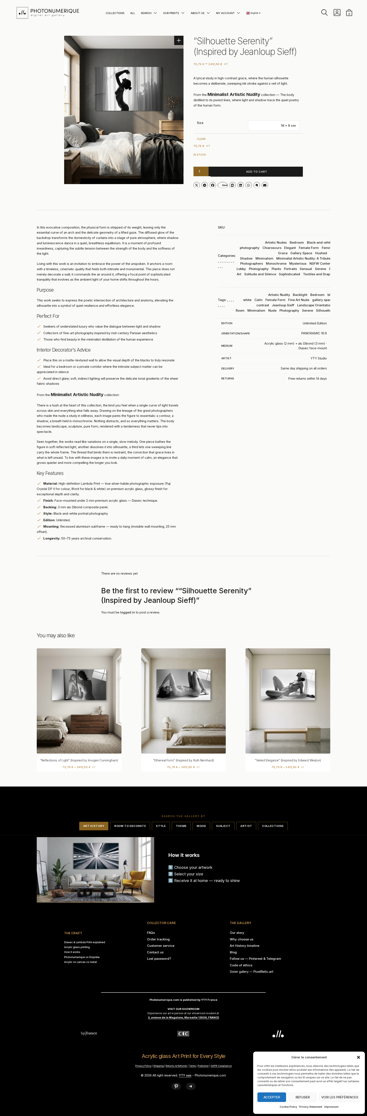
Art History (93, 826)
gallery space (322, 300)
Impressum (331, 1106)
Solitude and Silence (260, 274)
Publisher (203, 1065)
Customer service (160, 946)
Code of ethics (241, 965)
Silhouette (324, 310)
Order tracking (158, 939)
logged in (127, 612)
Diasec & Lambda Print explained (84, 942)
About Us (198, 13)
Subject (223, 826)
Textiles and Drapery (319, 274)
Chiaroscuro (272, 248)
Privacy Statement (310, 1106)
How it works (72, 952)
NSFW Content (320, 263)
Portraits (290, 269)
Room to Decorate (130, 826)
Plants (276, 269)
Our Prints (171, 13)
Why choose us (241, 939)
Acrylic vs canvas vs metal (80, 962)
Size (200, 123)
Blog (233, 952)
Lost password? (159, 959)
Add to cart (256, 171)
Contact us (155, 952)
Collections (115, 13)
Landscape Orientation (314, 305)
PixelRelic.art (263, 972)
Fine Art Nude (298, 300)
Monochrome (276, 263)
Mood (201, 826)
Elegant (290, 248)
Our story (237, 933)
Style (161, 826)
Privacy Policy (143, 1065)
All (132, 13)
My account (225, 13)
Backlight (300, 295)
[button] (358, 1057)
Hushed (321, 253)
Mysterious (297, 263)
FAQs (151, 933)
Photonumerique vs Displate (82, 957)
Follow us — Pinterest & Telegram (255, 959)
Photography (259, 269)
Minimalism (264, 258)
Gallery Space (301, 253)
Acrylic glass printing (77, 947)
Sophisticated (289, 274)
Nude (272, 310)
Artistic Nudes (276, 242)
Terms (192, 1065)
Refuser (303, 1097)
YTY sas (185, 1075)
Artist (246, 826)
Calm (258, 300)
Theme (181, 826)
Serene (320, 269)
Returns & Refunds (176, 1065)
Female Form (309, 248)
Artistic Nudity (279, 295)
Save (224, 185)
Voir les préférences (339, 1097)
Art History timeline (244, 946)
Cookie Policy (288, 1106)
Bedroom (297, 242)
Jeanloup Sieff (283, 305)
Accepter (272, 1097)
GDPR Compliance (221, 1065)
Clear (201, 139)
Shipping (158, 1065)
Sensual (306, 269)
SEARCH (146, 13)
